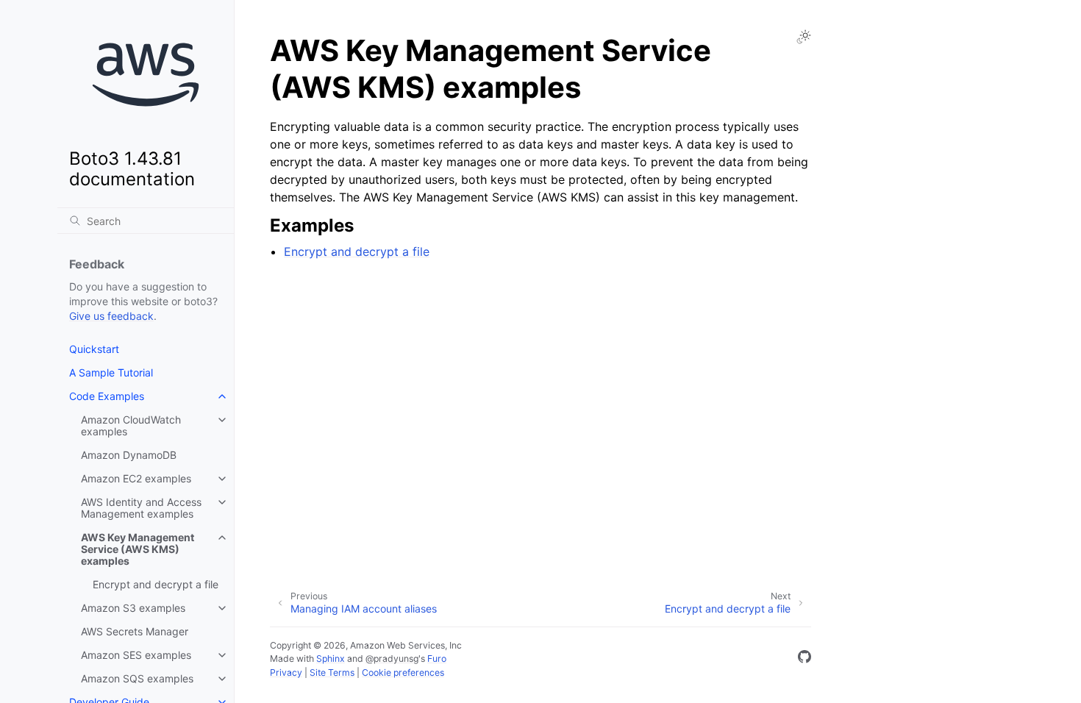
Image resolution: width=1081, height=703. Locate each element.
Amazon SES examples (136, 655)
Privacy (286, 672)
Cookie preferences (403, 672)
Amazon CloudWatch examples (131, 425)
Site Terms (332, 672)
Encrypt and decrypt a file (155, 584)
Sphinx (330, 658)
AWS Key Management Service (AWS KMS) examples (137, 549)
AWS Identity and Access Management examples (141, 508)
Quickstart (94, 349)
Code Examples (106, 396)
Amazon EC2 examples (136, 478)
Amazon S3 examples (133, 608)
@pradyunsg (391, 658)
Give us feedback (111, 316)
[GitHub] (804, 659)
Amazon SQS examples (137, 678)
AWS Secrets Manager (134, 631)
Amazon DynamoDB (128, 455)
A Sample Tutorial (111, 372)
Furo (436, 658)
